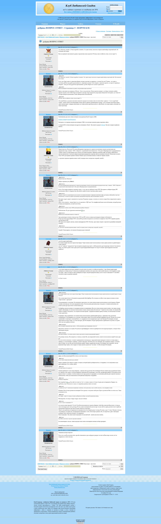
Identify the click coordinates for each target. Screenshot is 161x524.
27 (77, 267)
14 (61, 35)
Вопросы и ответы (64, 37)
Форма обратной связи (59, 487)
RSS (122, 31)
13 (59, 35)
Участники (108, 31)
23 (77, 114)
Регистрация (117, 13)
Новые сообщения (101, 31)
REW (48, 47)
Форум (62, 24)
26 (77, 239)
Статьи (98, 24)
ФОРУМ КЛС (41, 37)
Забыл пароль (111, 13)
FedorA (48, 147)
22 (77, 73)
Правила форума (116, 31)
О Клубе (116, 24)
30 (77, 430)
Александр (48, 239)
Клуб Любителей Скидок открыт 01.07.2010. (59, 484)
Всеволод (48, 73)
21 (77, 47)
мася (48, 267)
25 (77, 175)
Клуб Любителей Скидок (52, 37)
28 (77, 290)
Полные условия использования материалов (80, 480)
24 (77, 147)
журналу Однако (62, 119)
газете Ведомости (71, 119)
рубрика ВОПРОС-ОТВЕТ (77, 37)
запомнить (110, 11)
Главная (45, 24)
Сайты (80, 24)
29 (77, 353)
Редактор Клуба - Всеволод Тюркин (59, 485)
